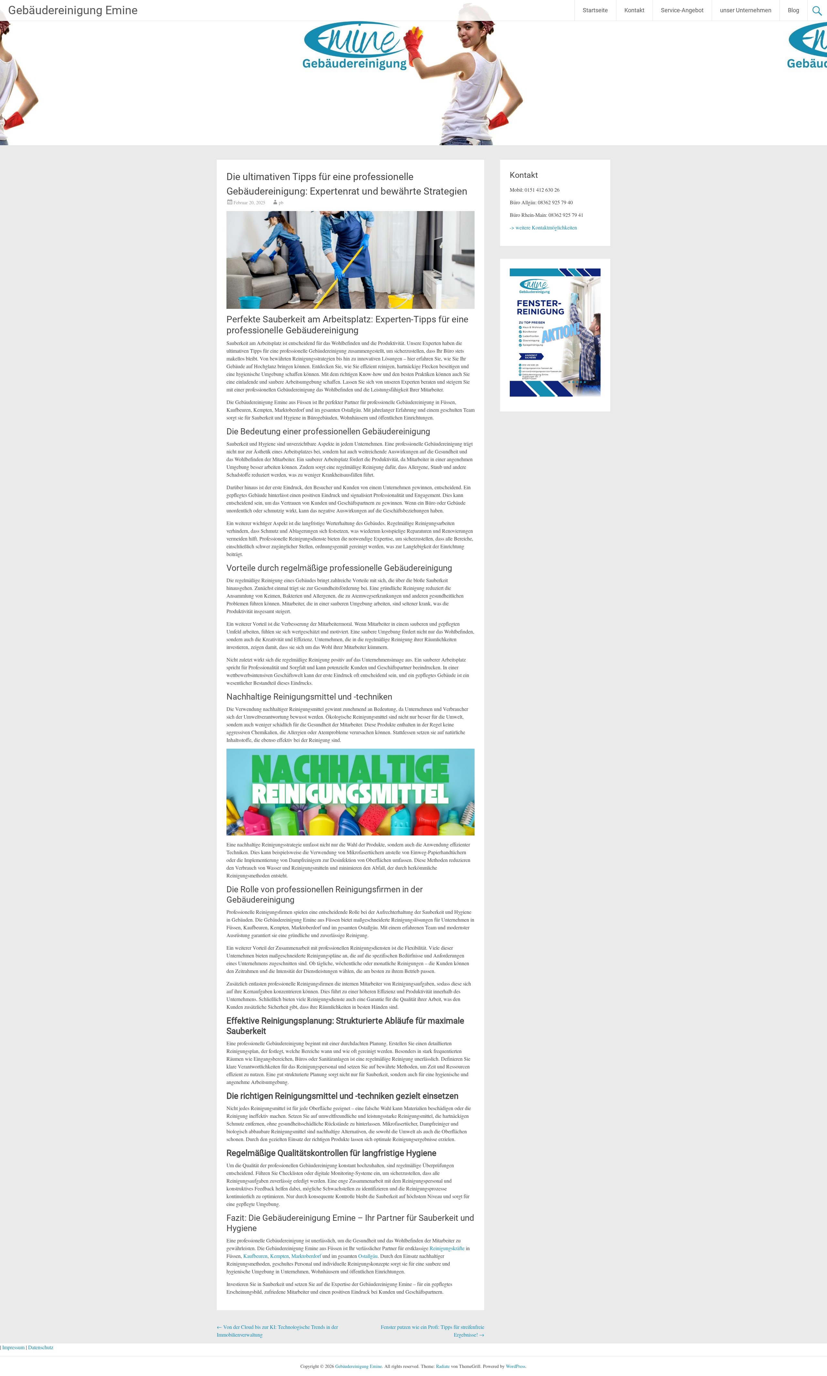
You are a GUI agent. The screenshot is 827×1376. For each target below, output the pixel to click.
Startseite (595, 10)
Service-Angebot (682, 10)
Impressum (13, 1347)
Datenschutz (40, 1347)
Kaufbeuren (255, 1255)
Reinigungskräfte (447, 1248)
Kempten (279, 1255)
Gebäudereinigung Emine (73, 10)
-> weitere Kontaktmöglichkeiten (543, 227)
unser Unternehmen (745, 10)
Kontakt (634, 10)
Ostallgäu (368, 1255)
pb (281, 202)
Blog (793, 10)
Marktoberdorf (306, 1255)
